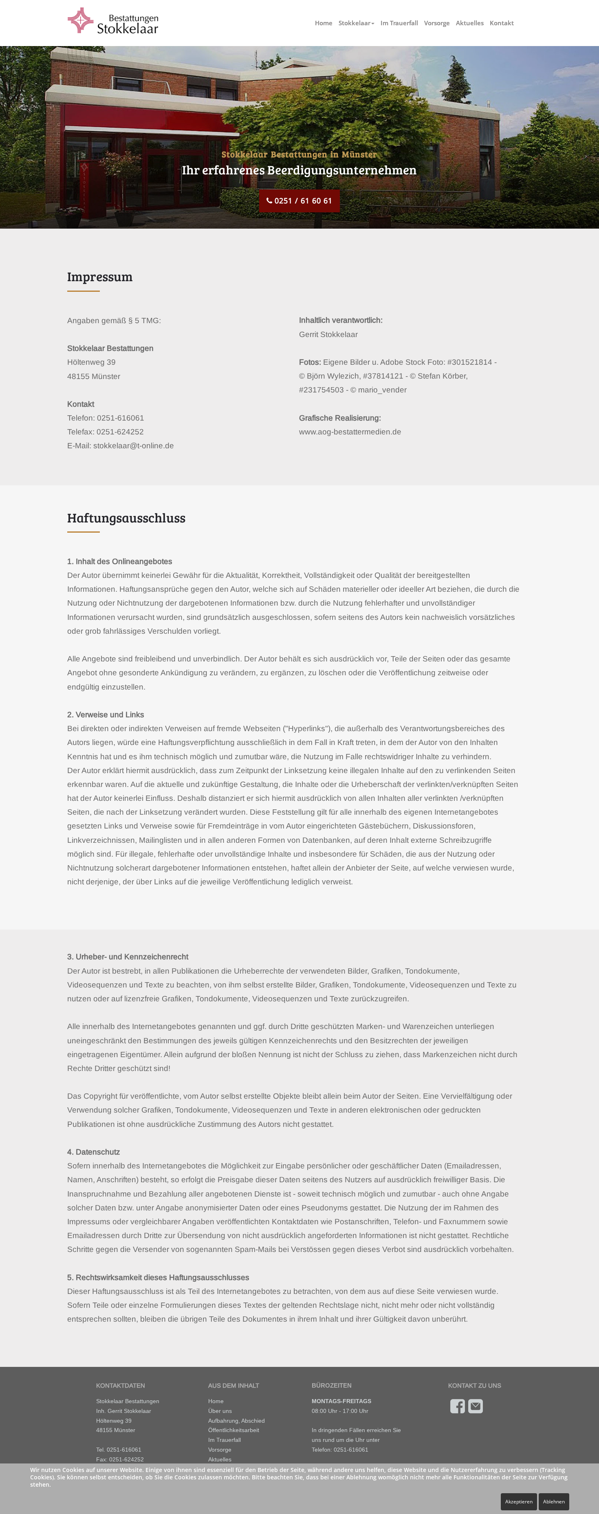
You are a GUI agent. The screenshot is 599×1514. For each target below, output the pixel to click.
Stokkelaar (354, 23)
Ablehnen (554, 1501)
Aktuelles (470, 23)
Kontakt (502, 23)
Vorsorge (437, 23)
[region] (299, 127)
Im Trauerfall (399, 23)
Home (324, 23)
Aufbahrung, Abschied (236, 1420)
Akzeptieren (519, 1501)
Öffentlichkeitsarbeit (233, 1430)
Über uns (220, 1411)
